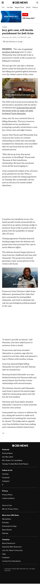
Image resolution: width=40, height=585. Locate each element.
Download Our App (9, 526)
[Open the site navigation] (7, 3)
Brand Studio (7, 530)
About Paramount (8, 543)
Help (4, 554)
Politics (35, 7)
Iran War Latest (7, 457)
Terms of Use (7, 505)
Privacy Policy (7, 495)
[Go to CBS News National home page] (20, 3)
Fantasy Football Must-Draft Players (15, 464)
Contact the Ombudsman (11, 561)
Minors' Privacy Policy (10, 509)
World (28, 7)
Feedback (5, 557)
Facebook (5, 477)
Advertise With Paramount (12, 547)
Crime (4, 27)
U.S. (3, 7)
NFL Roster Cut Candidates (12, 460)
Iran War (10, 7)
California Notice (8, 498)
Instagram (5, 481)
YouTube (5, 474)
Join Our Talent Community (12, 550)
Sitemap (5, 533)
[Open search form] (37, 3)
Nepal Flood (19, 7)
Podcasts (5, 522)
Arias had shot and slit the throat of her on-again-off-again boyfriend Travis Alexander (19, 111)
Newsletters (6, 519)
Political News (7, 453)
